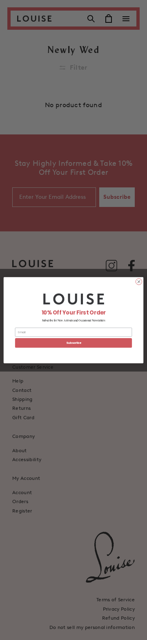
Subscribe (73, 343)
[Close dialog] (139, 281)
